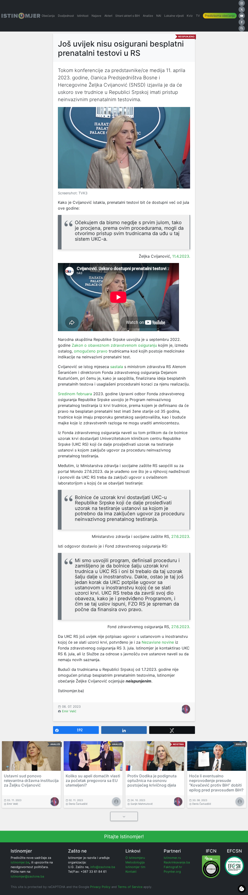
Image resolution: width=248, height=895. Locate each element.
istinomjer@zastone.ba (27, 876)
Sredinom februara (75, 393)
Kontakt (131, 871)
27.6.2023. (180, 536)
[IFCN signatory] (211, 866)
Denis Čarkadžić (78, 803)
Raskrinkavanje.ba (177, 862)
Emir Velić (69, 711)
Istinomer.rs (172, 858)
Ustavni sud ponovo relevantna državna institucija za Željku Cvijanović (31, 780)
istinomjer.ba (20, 862)
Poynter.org (172, 871)
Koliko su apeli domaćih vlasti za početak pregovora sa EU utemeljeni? (93, 780)
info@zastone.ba (102, 867)
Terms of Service (130, 887)
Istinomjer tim (135, 867)
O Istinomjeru (135, 858)
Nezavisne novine (158, 642)
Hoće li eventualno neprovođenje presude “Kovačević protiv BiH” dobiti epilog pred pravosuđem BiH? (216, 782)
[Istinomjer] (20, 16)
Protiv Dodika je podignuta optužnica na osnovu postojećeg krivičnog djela (152, 780)
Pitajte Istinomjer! (124, 836)
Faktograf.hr (173, 867)
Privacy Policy (100, 887)
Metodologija (135, 862)
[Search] (242, 28)
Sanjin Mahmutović (142, 803)
